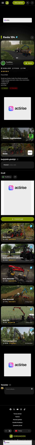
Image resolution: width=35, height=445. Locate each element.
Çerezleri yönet (17, 425)
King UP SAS (22, 440)
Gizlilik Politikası (17, 422)
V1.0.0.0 (10, 165)
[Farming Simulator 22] (17, 37)
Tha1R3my (9, 62)
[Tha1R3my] (3, 63)
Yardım (17, 417)
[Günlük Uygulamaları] (29, 138)
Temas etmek (18, 414)
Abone (30, 63)
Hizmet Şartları (17, 419)
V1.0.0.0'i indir (18, 219)
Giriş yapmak (19, 3)
